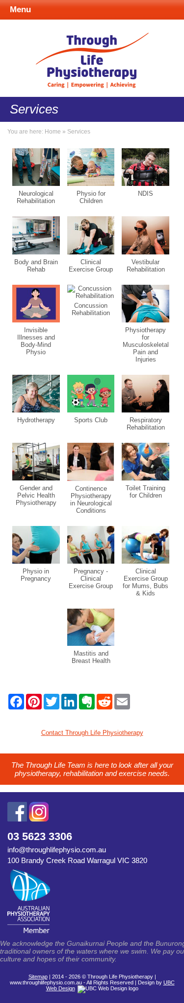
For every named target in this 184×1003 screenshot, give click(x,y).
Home (53, 131)
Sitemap (38, 977)
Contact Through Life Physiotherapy (92, 732)
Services (78, 131)
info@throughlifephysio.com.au (56, 849)
